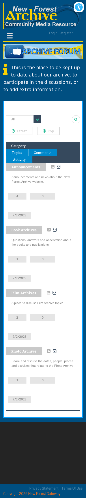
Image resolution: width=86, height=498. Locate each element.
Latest (22, 131)
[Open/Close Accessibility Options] (79, 7)
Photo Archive (23, 351)
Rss (52, 167)
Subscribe (59, 167)
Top (51, 131)
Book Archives (24, 229)
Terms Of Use (72, 488)
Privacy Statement (43, 488)
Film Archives (23, 292)
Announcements (25, 167)
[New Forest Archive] (43, 16)
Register (66, 33)
